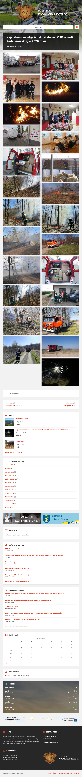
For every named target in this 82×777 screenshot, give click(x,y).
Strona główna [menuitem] (51, 773)
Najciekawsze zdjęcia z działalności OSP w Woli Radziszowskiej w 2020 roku (41, 430)
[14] (60, 284)
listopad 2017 (9, 497)
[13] (21, 306)
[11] (60, 255)
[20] (60, 102)
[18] (21, 146)
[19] (60, 153)
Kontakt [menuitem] (76, 773)
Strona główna (11, 46)
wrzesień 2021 (10, 490)
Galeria (20, 46)
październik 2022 (10, 479)
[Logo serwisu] (41, 21)
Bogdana (14, 675)
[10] (21, 255)
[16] (60, 182)
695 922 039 (13, 760)
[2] (60, 357)
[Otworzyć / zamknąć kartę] (77, 27)
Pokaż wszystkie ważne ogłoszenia (17, 581)
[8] (21, 226)
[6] (21, 197)
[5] (21, 335)
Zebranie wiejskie (11, 562)
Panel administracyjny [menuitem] (65, 773)
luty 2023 (8, 468)
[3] (21, 364)
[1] (60, 386)
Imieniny (8, 675)
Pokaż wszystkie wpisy (50, 742)
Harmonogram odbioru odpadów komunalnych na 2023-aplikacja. (28, 600)
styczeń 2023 (9, 472)
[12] (21, 284)
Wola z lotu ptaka (14, 405)
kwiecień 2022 (9, 483)
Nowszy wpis (11, 403)
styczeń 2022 (9, 486)
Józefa (20, 675)
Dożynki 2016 (69, 405)
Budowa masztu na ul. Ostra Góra (17, 568)
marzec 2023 (9, 465)
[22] (60, 131)
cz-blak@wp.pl (13, 757)
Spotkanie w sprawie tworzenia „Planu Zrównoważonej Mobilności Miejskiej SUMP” (34, 555)
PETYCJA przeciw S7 (12, 549)
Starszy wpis (70, 403)
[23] (60, 80)
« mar (7, 663)
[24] (21, 102)
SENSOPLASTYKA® (11, 607)
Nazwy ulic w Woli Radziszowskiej (17, 575)
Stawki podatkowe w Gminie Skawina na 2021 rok (22, 620)
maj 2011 (8, 507)
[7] (60, 204)
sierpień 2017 (9, 500)
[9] (60, 233)
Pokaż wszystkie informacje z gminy (17, 626)
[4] (60, 335)
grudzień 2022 (9, 475)
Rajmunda (26, 675)
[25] (21, 73)
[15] (21, 175)
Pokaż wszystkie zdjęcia (13, 452)
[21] (21, 124)
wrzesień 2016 (10, 504)
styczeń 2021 (9, 493)
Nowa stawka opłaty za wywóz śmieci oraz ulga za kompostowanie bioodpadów (33, 613)
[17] (60, 306)
